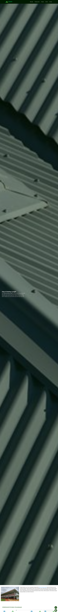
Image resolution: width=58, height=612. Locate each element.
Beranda (31, 1)
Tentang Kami (37, 1)
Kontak (50, 1)
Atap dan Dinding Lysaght (43, 587)
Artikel (46, 1)
